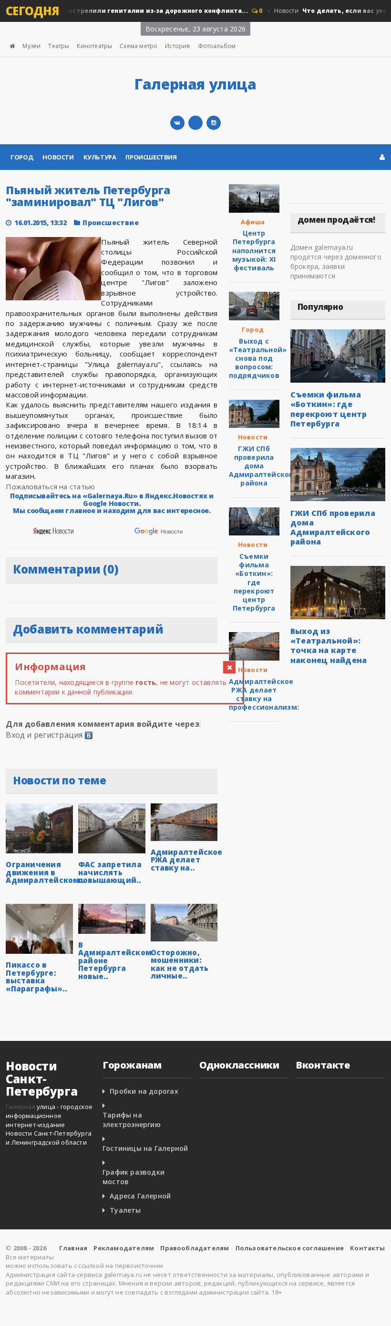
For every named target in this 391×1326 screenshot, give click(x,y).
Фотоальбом (217, 46)
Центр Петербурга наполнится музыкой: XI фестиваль (254, 250)
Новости (57, 157)
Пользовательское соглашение (290, 1248)
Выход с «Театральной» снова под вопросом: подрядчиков (258, 358)
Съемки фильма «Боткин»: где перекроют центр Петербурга (254, 582)
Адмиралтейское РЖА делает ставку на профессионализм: (264, 694)
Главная (73, 1248)
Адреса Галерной (140, 1195)
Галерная (20, 1106)
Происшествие (110, 222)
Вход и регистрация (44, 735)
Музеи (31, 46)
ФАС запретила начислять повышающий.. (110, 872)
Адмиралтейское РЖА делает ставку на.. (187, 859)
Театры (58, 46)
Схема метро (138, 46)
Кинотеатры (94, 46)
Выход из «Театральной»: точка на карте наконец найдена (328, 645)
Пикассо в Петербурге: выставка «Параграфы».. (36, 976)
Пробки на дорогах (144, 1091)
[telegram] (195, 123)
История (177, 46)
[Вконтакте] (177, 123)
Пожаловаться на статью (50, 486)
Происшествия (150, 157)
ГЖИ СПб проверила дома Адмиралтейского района (263, 466)
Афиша (253, 222)
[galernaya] (213, 123)
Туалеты (125, 1210)
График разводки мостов (134, 1177)
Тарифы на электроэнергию (132, 1119)
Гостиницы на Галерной (145, 1148)
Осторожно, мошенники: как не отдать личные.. (180, 964)
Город (21, 157)
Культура (99, 157)
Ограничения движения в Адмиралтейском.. (45, 872)
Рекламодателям (123, 1248)
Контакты (367, 1248)
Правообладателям (194, 1248)
